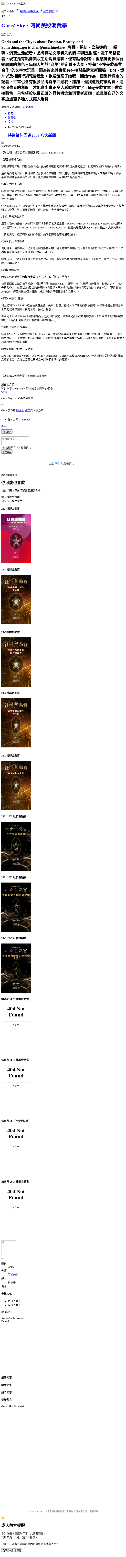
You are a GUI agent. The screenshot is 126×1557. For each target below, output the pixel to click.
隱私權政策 (81, 1511)
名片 (10, 121)
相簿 (10, 113)
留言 (27, 410)
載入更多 (7, 431)
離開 (19, 1550)
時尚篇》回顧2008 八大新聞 (32, 135)
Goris (4, 391)
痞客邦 (20, 410)
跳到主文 (6, 34)
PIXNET (38, 1511)
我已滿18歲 (8, 1550)
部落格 (12, 117)
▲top (4, 425)
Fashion (26, 419)
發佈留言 (7, 451)
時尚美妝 (28, 107)
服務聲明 (94, 1511)
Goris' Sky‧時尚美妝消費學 (34, 25)
